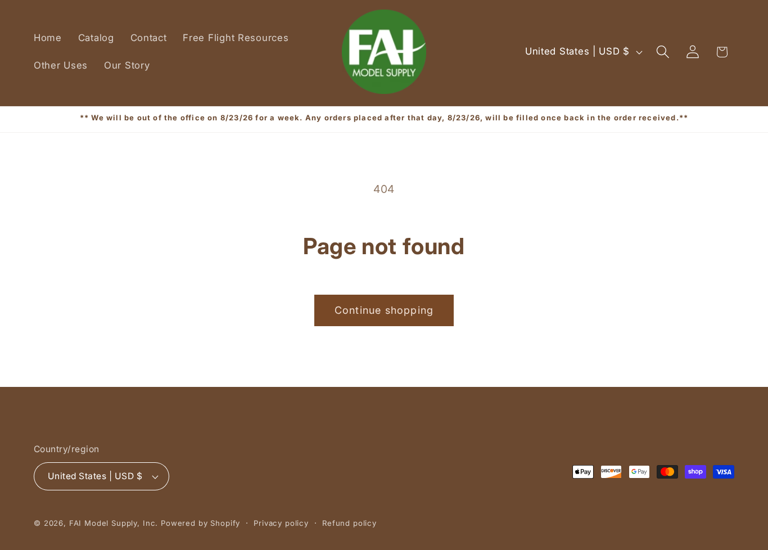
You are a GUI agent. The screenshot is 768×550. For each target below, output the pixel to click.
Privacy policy (281, 523)
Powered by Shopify (200, 523)
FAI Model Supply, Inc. (113, 523)
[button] (662, 52)
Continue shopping (384, 310)
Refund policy (349, 523)
